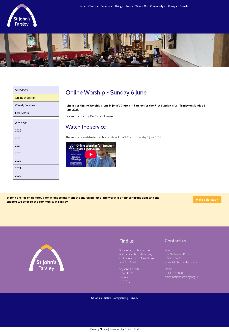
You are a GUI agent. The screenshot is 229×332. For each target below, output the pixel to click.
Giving (171, 6)
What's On (141, 6)
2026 (18, 130)
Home (82, 6)
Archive (21, 123)
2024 (18, 145)
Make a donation (207, 200)
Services (105, 6)
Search (184, 6)
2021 (18, 168)
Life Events (22, 113)
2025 (18, 138)
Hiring (118, 6)
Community (156, 6)
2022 (18, 160)
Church (92, 6)
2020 (18, 176)
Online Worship (25, 97)
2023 (18, 153)
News (129, 6)
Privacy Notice (99, 329)
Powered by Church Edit (124, 329)
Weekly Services (25, 105)
